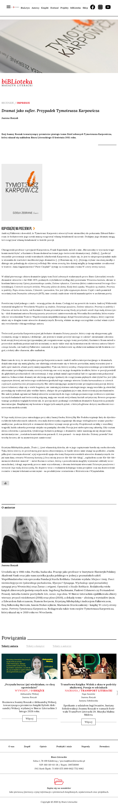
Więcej (29, 718)
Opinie (43, 746)
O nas (11, 746)
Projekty (64, 7)
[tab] (10, 646)
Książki (45, 7)
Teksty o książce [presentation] (35, 646)
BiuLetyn (25, 7)
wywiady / (29, 690)
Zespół (27, 746)
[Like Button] (5, 483)
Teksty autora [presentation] (10, 646)
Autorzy (35, 7)
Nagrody (85, 746)
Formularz (105, 746)
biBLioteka (75, 7)
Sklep (85, 7)
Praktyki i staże (64, 746)
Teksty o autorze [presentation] (62, 646)
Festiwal (54, 7)
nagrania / (88, 690)
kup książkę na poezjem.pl (17, 228)
